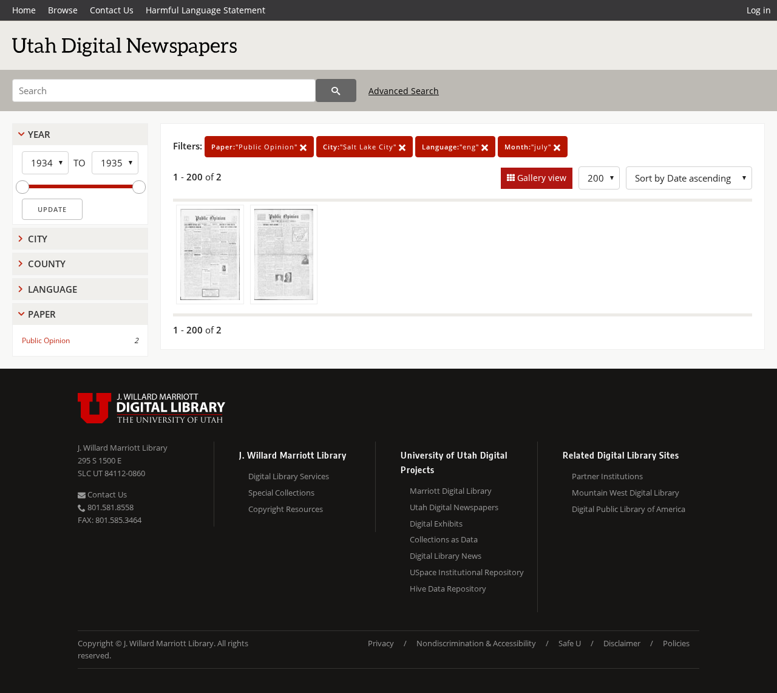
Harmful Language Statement (205, 10)
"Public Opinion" (255, 146)
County (47, 264)
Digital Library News (445, 555)
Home (24, 10)
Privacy (381, 643)
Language (52, 289)
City (37, 239)
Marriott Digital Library (451, 490)
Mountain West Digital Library (625, 492)
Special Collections (281, 492)
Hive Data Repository (448, 588)
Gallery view (540, 177)
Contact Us (112, 10)
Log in (759, 10)
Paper (42, 314)
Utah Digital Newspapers (454, 507)
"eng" (451, 146)
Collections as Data (444, 539)
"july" (529, 146)
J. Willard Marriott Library (123, 447)
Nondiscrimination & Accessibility (476, 643)
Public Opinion (46, 340)
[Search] (336, 90)
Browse (63, 10)
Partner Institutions (607, 476)
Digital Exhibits (436, 523)
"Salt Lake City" (361, 146)
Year (39, 134)
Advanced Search (403, 91)
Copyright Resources (285, 509)
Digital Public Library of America (628, 509)
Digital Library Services (288, 476)
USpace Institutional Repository (467, 572)
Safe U (569, 643)
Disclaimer (621, 643)
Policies (676, 643)
